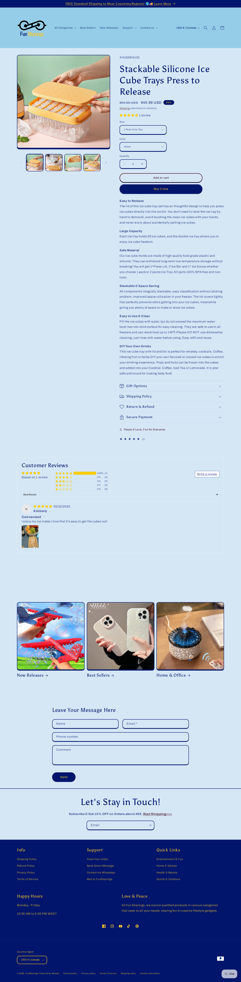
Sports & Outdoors (168, 879)
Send (64, 777)
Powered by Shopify (49, 973)
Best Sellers (98, 675)
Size (122, 122)
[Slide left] (21, 163)
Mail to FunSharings (99, 879)
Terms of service (108, 973)
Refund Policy (26, 865)
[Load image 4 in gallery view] (92, 162)
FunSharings (32, 973)
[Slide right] (106, 163)
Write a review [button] (207, 474)
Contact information (150, 973)
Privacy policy (88, 973)
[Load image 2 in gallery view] (53, 162)
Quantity (124, 156)
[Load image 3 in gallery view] (73, 162)
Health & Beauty (166, 872)
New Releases (30, 675)
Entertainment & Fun (169, 859)
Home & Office (171, 675)
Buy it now (161, 188)
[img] (43, 506)
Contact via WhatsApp (101, 872)
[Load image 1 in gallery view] (34, 162)
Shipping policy (128, 973)
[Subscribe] (150, 825)
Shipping (125, 108)
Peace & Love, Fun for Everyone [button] (144, 429)
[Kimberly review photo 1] (30, 536)
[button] (65, 28)
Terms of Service (27, 879)
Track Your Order (97, 859)
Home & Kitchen (166, 865)
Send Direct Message (100, 865)
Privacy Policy (26, 872)
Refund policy (70, 973)
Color (123, 139)
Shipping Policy (27, 859)
